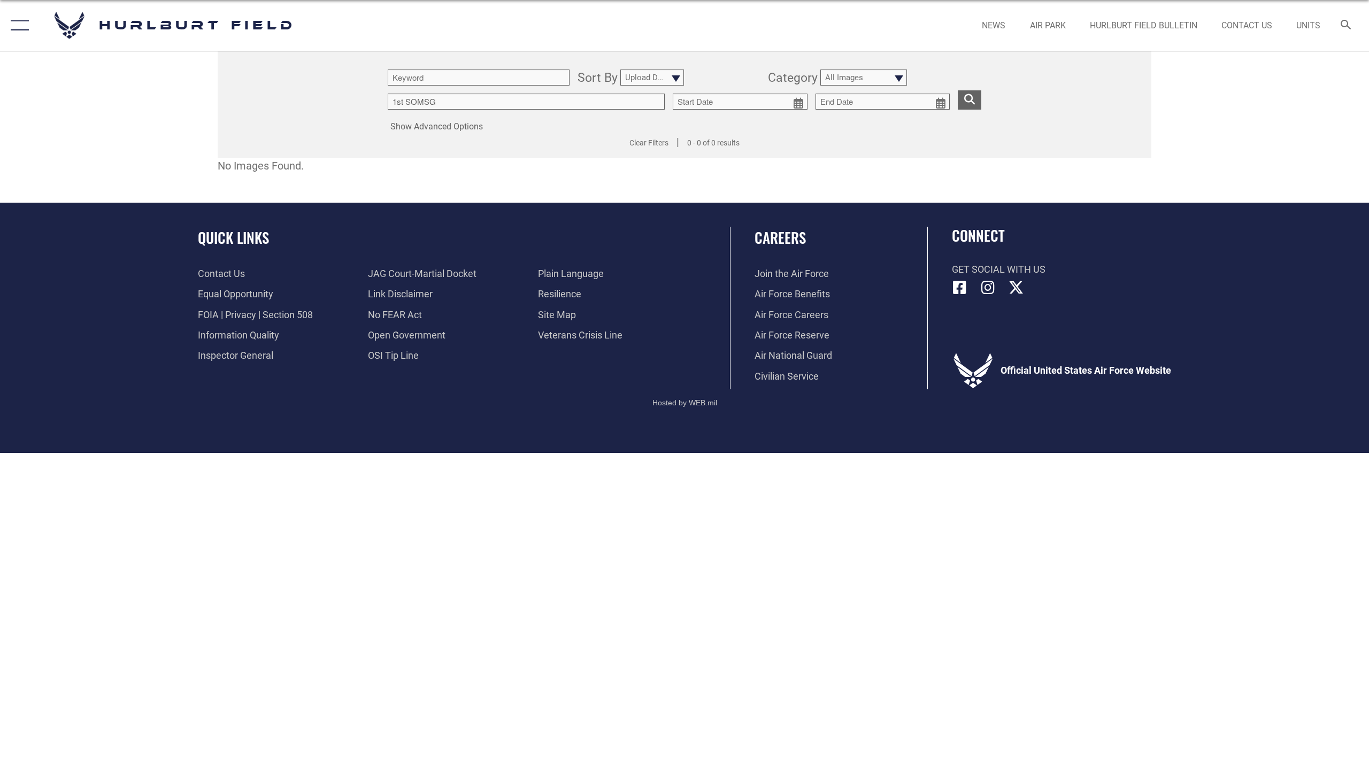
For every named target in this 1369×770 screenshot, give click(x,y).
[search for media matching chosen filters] (969, 100)
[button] (17, 25)
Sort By (598, 78)
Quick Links (233, 237)
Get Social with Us (998, 269)
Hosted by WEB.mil (684, 402)
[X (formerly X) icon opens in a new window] (1016, 288)
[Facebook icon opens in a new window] (960, 288)
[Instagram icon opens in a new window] (988, 288)
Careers (780, 237)
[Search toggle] (1346, 26)
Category (793, 78)
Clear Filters (648, 142)
